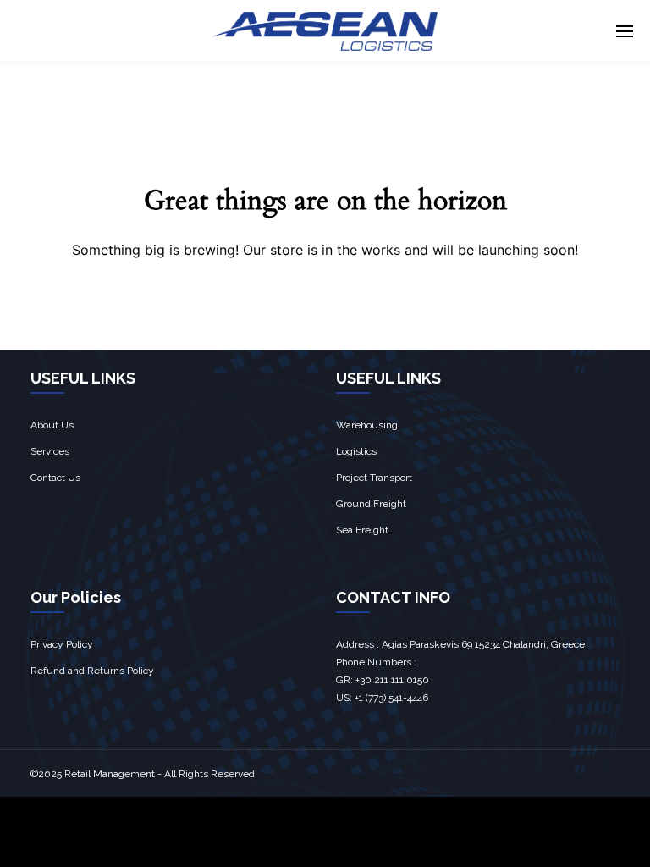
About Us (52, 425)
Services (49, 451)
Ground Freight (371, 504)
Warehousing (367, 425)
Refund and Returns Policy (92, 670)
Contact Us (55, 477)
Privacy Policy (61, 644)
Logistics (356, 451)
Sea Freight (362, 530)
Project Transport (374, 477)
